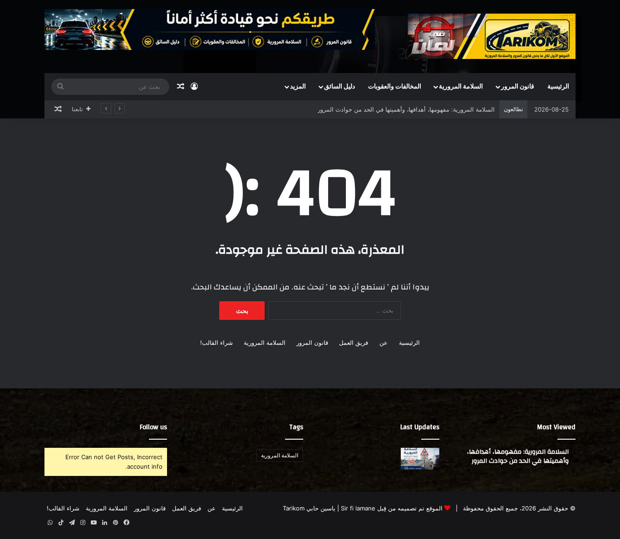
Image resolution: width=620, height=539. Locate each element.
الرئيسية (558, 86)
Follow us (153, 427)
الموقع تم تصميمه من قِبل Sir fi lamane (392, 508)
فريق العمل (353, 342)
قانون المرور (517, 86)
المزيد (298, 86)
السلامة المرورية (461, 86)
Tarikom (294, 508)
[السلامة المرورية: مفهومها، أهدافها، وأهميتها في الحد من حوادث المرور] (420, 459)
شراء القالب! (216, 342)
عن (383, 342)
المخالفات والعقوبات (394, 86)
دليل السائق (339, 86)
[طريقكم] (492, 36)
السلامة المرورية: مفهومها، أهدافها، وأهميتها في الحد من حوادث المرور (406, 109)
